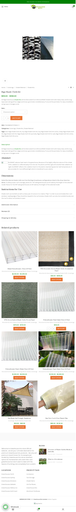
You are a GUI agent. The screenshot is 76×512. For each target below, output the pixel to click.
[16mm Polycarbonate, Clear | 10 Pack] (19, 249)
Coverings (10, 87)
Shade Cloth (63, 273)
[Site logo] (38, 6)
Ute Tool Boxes (31, 484)
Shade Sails (27, 420)
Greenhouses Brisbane (8, 481)
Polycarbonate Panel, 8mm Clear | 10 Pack (56, 369)
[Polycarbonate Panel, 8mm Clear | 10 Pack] (56, 349)
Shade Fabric (31, 481)
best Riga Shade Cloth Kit (13, 131)
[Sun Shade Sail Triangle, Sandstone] (19, 398)
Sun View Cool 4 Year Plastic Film (57, 418)
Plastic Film (63, 420)
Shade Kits (31, 87)
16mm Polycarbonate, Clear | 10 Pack (19, 269)
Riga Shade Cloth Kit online (64, 134)
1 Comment (59, 454)
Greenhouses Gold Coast (9, 491)
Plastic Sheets (27, 271)
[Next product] (73, 87)
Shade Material (21, 87)
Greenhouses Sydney (8, 477)
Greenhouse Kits (32, 488)
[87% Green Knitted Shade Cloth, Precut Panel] (19, 300)
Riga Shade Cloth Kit (10, 134)
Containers (30, 474)
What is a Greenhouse (55, 459)
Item (2, 108)
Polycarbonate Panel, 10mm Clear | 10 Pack (20, 369)
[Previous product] (68, 87)
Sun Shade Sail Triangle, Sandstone (19, 418)
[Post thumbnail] (42, 452)
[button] (61, 328)
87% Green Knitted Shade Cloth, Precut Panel (19, 320)
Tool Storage (30, 477)
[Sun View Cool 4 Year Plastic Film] (56, 398)
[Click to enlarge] (5, 80)
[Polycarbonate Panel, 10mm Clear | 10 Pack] (19, 349)
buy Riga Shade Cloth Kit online (48, 131)
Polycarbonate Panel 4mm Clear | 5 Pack (56, 320)
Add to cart (16, 118)
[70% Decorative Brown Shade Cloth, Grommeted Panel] (56, 249)
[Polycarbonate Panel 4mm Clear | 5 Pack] (56, 300)
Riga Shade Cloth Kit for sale (46, 134)
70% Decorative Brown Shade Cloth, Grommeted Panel (56, 270)
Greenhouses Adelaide (8, 484)
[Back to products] (71, 87)
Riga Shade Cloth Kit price (9, 136)
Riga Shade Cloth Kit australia (27, 134)
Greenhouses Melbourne (9, 488)
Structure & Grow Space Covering (12, 271)
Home (3, 87)
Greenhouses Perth (7, 474)
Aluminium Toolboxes (33, 491)
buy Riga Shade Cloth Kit (30, 131)
